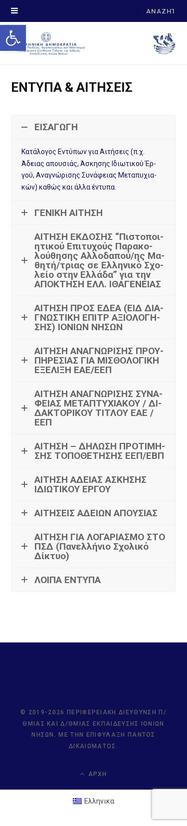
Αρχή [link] (96, 774)
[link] (13, 38)
